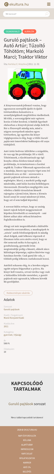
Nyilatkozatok (27, 458)
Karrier (27, 462)
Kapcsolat (27, 453)
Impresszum (27, 449)
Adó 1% (27, 467)
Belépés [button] (27, 471)
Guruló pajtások (11, 309)
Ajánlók (29, 31)
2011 (6, 326)
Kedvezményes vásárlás (18, 292)
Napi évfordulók (27, 435)
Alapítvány (27, 444)
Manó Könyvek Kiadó (14, 317)
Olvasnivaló (13, 31)
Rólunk (27, 440)
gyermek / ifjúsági (12, 334)
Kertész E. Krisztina (17, 64)
